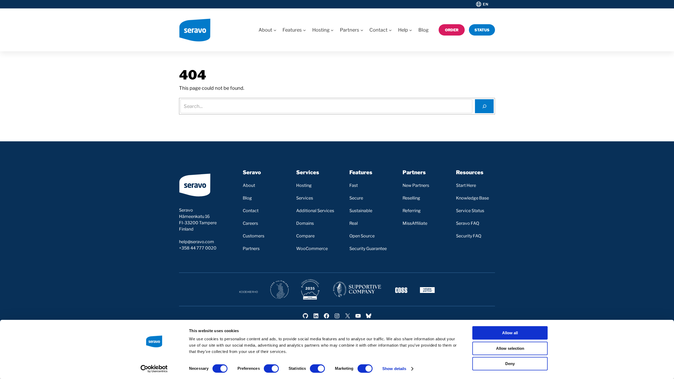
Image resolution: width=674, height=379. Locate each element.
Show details (394, 368)
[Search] (484, 106)
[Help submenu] (410, 29)
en (485, 4)
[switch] (271, 368)
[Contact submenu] (390, 29)
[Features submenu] (304, 29)
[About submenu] (275, 29)
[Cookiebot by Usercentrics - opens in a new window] (154, 369)
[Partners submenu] (361, 29)
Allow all (510, 333)
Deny (510, 363)
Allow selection (510, 348)
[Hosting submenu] (332, 29)
